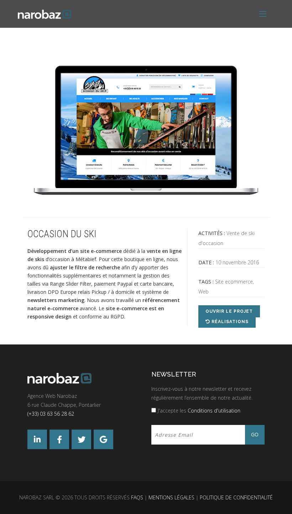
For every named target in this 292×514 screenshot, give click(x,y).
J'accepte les (199, 410)
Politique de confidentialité (236, 497)
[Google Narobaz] (103, 439)
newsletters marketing (55, 300)
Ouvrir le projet (229, 311)
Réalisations (229, 321)
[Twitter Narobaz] (81, 439)
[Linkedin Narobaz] (37, 439)
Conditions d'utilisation (214, 410)
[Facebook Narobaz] (59, 439)
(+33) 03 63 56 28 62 (50, 413)
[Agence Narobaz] (44, 13)
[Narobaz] (84, 378)
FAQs (137, 497)
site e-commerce (101, 251)
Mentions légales (171, 497)
